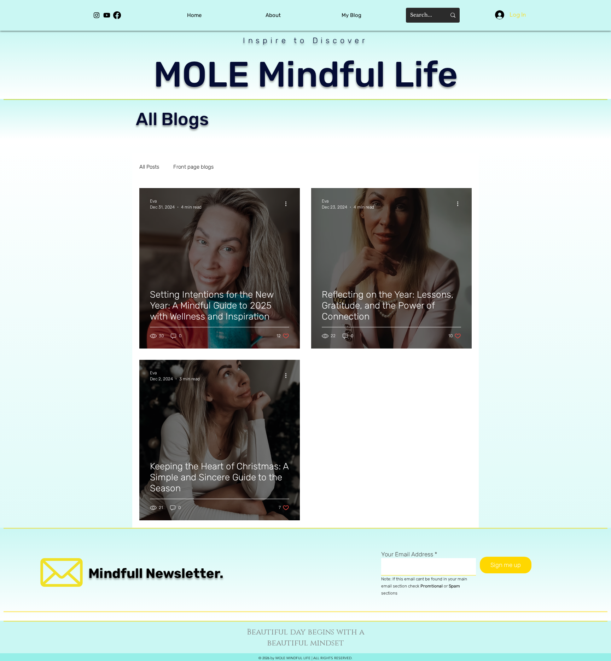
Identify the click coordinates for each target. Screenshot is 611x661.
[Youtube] (107, 15)
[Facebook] (117, 15)
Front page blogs (193, 167)
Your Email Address (407, 554)
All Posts (149, 167)
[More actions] (288, 203)
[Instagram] (96, 15)
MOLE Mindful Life (305, 74)
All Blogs (172, 119)
